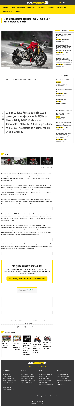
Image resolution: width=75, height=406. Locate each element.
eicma (25, 321)
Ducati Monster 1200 (16, 321)
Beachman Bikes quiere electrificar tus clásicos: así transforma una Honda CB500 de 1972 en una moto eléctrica (64, 60)
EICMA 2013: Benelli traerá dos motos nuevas (37, 348)
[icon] (60, 3)
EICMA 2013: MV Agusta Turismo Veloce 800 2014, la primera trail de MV (27, 349)
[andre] (4, 79)
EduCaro (65, 93)
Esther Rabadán (65, 39)
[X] (3, 124)
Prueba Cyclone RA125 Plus (63, 80)
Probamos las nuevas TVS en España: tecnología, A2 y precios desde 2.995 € (63, 36)
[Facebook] (3, 122)
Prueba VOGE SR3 (61, 99)
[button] (68, 2)
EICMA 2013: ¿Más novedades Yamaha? (47, 345)
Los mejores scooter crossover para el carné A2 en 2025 (64, 90)
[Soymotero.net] (37, 2)
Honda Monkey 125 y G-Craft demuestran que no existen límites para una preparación (63, 124)
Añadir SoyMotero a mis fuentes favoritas (27, 278)
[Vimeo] (40, 402)
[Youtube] (42, 402)
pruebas (58, 39)
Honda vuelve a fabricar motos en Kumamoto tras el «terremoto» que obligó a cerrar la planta (64, 135)
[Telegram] (3, 119)
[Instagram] (35, 402)
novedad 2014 (33, 321)
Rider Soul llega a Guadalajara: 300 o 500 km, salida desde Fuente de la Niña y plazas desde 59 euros (64, 112)
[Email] (3, 116)
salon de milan (42, 321)
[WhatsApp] (3, 113)
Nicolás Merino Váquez (61, 103)
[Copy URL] (3, 127)
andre (7, 79)
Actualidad (29, 323)
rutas (57, 116)
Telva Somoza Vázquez (61, 84)
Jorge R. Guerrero (67, 52)
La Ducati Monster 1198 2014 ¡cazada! (5, 345)
